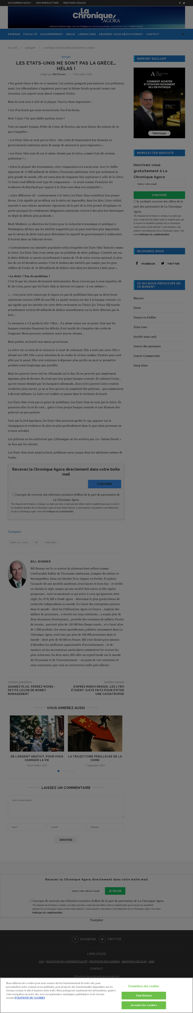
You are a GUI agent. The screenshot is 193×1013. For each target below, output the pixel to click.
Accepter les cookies (144, 1005)
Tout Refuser (144, 995)
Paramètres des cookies (143, 986)
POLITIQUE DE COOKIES (30, 997)
